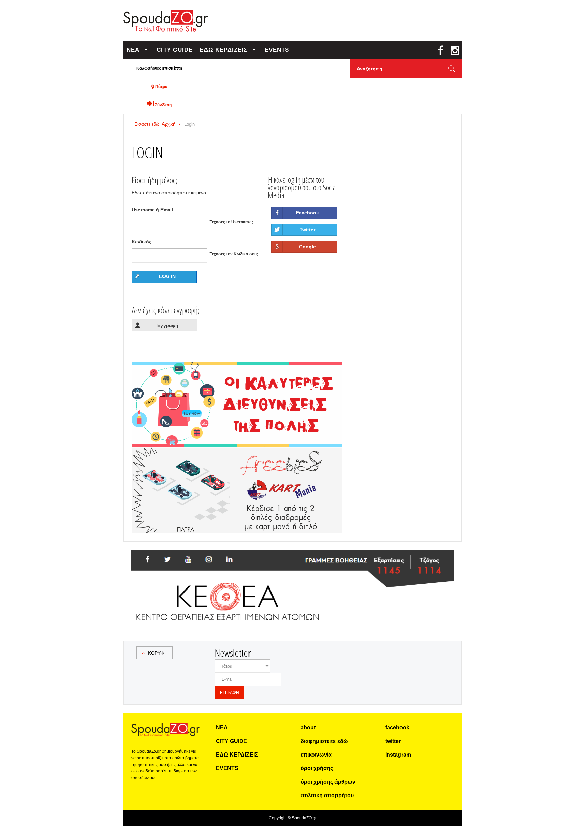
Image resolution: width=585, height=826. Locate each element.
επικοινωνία (316, 755)
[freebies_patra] (237, 451)
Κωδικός (141, 241)
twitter (393, 741)
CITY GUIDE (175, 50)
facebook (397, 727)
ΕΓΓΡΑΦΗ (229, 692)
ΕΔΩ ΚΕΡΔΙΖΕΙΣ (223, 50)
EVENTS (277, 50)
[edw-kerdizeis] (237, 369)
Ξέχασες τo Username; (231, 222)
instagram (398, 755)
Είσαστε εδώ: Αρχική (154, 124)
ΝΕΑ (133, 50)
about (308, 727)
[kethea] (292, 558)
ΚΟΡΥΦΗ (158, 653)
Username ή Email (152, 209)
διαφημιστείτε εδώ (324, 741)
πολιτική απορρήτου (327, 795)
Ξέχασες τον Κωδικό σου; (233, 254)
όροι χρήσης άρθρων (328, 782)
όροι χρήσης (317, 768)
